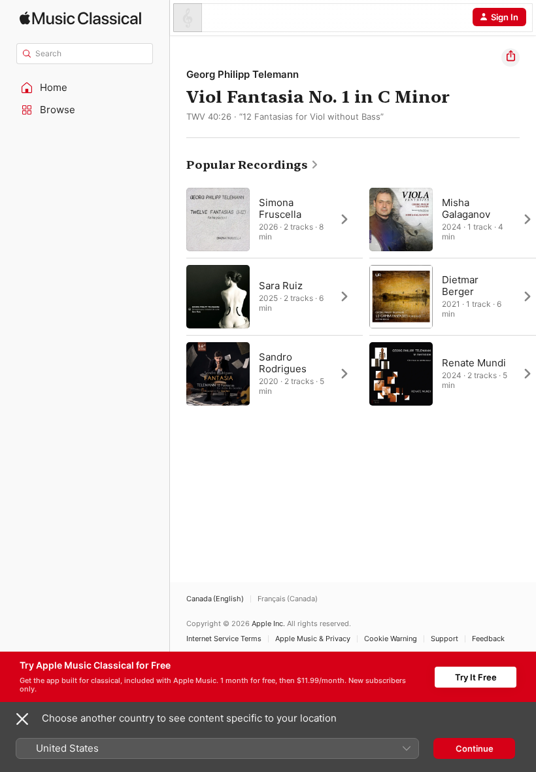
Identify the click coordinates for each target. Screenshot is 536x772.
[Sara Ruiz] (274, 296)
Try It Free (476, 677)
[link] (252, 165)
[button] (85, 87)
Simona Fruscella (280, 208)
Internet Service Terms (223, 638)
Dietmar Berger (460, 285)
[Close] (22, 719)
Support (444, 638)
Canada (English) (215, 599)
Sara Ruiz (281, 285)
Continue (475, 748)
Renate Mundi (474, 363)
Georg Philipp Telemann (242, 74)
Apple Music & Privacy (312, 638)
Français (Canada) (288, 599)
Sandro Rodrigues (283, 363)
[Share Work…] (510, 57)
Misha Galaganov (466, 208)
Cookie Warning (390, 638)
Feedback (488, 638)
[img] (80, 18)
